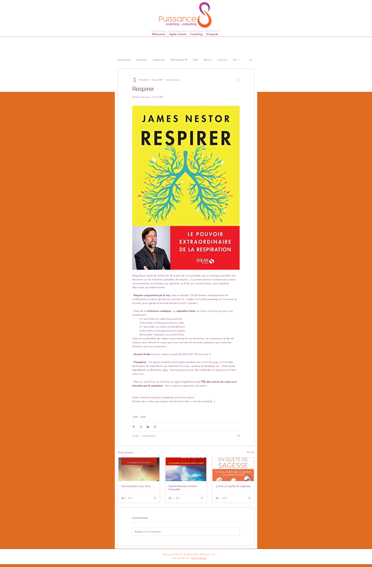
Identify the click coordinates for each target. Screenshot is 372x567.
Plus (235, 59)
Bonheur (208, 59)
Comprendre (159, 59)
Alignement (141, 59)
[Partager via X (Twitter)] (140, 426)
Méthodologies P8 (178, 59)
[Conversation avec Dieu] (139, 469)
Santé (195, 59)
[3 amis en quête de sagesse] (233, 469)
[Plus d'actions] (238, 80)
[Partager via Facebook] (133, 426)
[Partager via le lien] (155, 426)
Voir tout (250, 452)
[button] (250, 60)
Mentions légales (199, 558)
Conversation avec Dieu (136, 486)
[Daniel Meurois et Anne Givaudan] (186, 469)
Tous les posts (124, 59)
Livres (143, 416)
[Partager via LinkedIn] (147, 426)
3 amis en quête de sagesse (233, 486)
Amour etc (222, 59)
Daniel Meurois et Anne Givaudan (183, 488)
